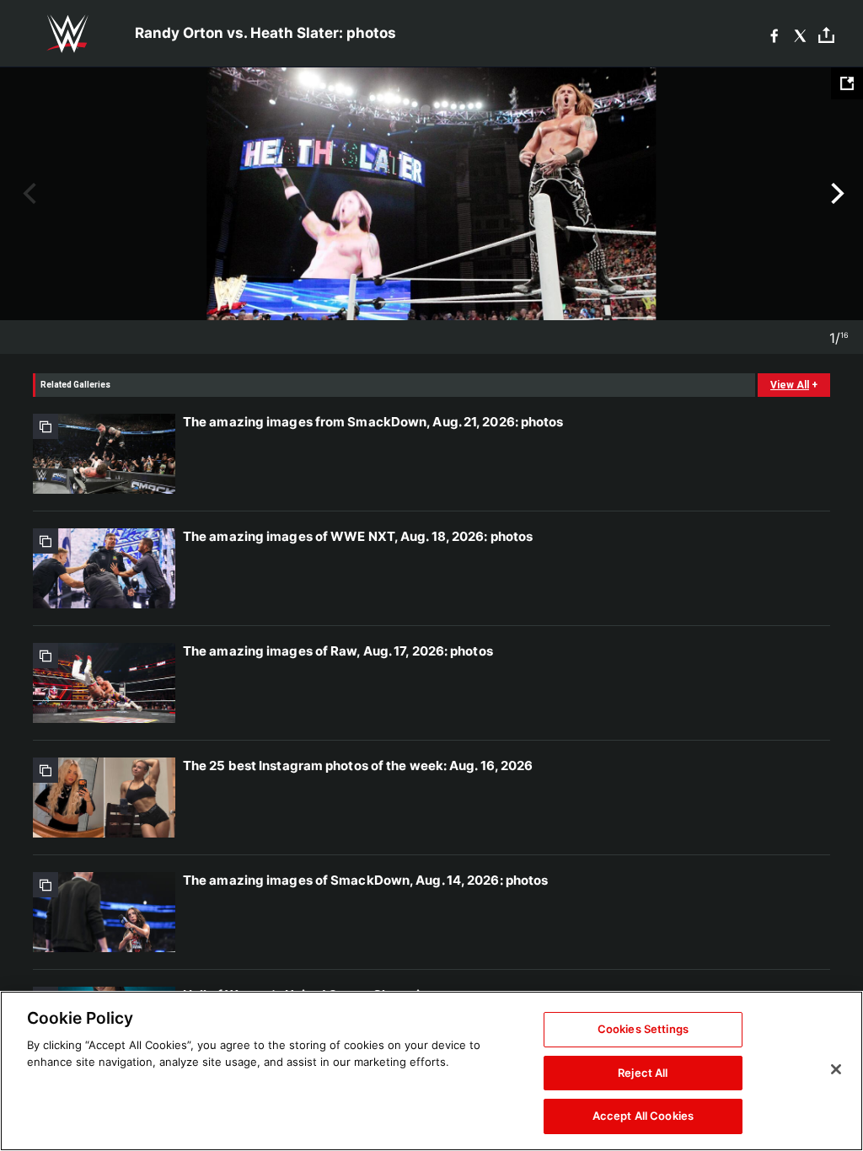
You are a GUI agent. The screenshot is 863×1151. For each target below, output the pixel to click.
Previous (27, 194)
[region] (431, 1071)
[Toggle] (826, 34)
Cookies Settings (643, 1029)
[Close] (836, 1069)
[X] (800, 34)
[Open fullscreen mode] (847, 83)
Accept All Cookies (643, 1115)
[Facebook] (774, 34)
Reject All (642, 1072)
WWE (67, 33)
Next (835, 194)
